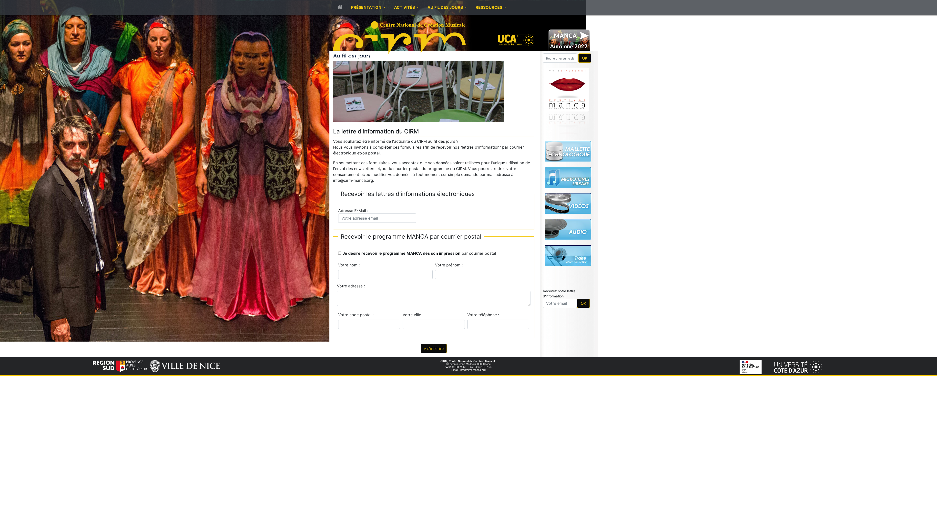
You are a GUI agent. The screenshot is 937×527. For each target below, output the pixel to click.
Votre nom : (349, 265)
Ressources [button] (489, 7)
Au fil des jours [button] (446, 7)
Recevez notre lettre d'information (559, 293)
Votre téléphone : (484, 314)
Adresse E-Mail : (354, 210)
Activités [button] (405, 7)
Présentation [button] (366, 7)
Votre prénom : (449, 265)
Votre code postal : (357, 314)
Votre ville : (414, 314)
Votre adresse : (351, 286)
